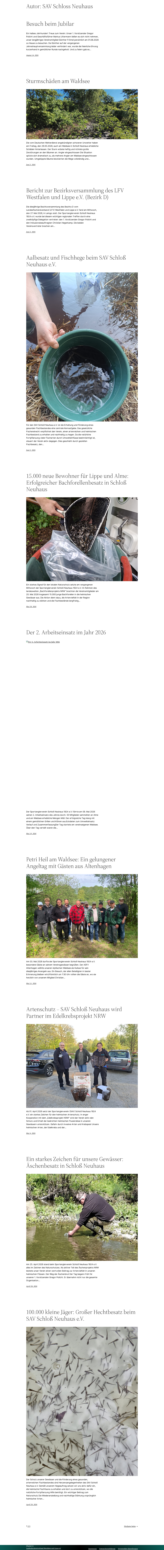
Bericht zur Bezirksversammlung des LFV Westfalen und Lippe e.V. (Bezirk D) (75, 193)
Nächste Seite (131, 1526)
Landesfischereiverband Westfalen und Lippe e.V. (43, 1548)
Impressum (92, 1549)
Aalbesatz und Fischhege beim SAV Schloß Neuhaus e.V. (76, 261)
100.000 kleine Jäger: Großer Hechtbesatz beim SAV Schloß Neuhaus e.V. (81, 1315)
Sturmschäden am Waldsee (58, 81)
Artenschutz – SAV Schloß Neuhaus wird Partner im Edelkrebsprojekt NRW (74, 1012)
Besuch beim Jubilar (50, 23)
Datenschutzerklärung (107, 1549)
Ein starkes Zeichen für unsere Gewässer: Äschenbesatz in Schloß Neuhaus (74, 1162)
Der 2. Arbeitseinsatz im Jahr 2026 (66, 632)
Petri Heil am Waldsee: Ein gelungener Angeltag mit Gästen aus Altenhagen (71, 862)
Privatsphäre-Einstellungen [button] (128, 1549)
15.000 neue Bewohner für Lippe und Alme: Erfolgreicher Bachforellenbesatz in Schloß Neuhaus (77, 482)
